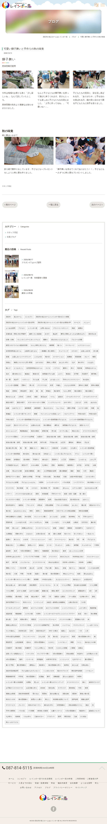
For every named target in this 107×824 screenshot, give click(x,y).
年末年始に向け (78, 557)
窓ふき (36, 682)
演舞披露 (56, 676)
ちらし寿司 (67, 391)
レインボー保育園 (29, 499)
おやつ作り (67, 402)
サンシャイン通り (40, 517)
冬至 (51, 385)
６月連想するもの (12, 465)
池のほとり (77, 579)
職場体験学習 (10, 676)
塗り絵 (54, 431)
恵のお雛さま (54, 694)
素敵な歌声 (85, 699)
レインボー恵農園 (12, 385)
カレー (87, 357)
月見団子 (85, 374)
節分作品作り (10, 505)
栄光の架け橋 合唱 (53, 437)
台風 (94, 465)
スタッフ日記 (6, 186)
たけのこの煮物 (61, 648)
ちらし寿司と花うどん (38, 345)
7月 (50, 597)
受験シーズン (10, 568)
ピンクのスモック (69, 591)
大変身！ (40, 437)
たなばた (91, 362)
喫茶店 (33, 619)
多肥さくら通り (36, 699)
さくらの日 (54, 517)
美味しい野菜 (51, 362)
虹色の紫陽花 (29, 471)
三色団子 (9, 648)
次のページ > (97, 204)
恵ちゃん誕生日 (68, 676)
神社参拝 (23, 391)
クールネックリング (13, 608)
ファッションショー (38, 539)
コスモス (34, 488)
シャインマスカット (69, 608)
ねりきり (72, 631)
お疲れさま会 (35, 425)
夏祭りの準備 (27, 477)
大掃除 (28, 682)
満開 (72, 642)
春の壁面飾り (23, 699)
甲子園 (38, 477)
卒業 (21, 574)
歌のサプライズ (62, 671)
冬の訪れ (86, 380)
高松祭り (42, 665)
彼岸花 (66, 665)
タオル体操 (35, 465)
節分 (31, 391)
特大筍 (50, 648)
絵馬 (49, 499)
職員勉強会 (24, 431)
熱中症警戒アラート (13, 602)
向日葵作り (79, 528)
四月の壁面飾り (39, 642)
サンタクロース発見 (13, 499)
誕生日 (60, 397)
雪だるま (36, 694)
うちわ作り (27, 716)
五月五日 (85, 522)
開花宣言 (9, 642)
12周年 (38, 614)
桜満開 (36, 579)
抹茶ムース (32, 545)
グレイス (22, 705)
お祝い (68, 545)
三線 (75, 716)
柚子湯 (14, 562)
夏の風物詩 (63, 471)
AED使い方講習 (42, 711)
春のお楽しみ (10, 585)
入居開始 (9, 534)
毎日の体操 (35, 431)
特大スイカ (27, 602)
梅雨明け (61, 465)
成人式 (32, 568)
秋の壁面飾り (31, 676)
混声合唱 (75, 699)
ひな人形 (42, 636)
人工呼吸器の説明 (50, 471)
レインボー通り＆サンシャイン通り (18, 579)
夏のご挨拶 (57, 534)
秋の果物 (94, 614)
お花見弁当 (88, 579)
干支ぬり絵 (53, 442)
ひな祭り (64, 448)
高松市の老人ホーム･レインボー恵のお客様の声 (54, 322)
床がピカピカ (64, 557)
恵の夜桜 (26, 459)
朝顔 (78, 471)
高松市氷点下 (40, 631)
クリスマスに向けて (90, 431)
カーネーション (58, 357)
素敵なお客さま (11, 625)
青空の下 (25, 465)
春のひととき (10, 397)
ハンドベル (66, 625)
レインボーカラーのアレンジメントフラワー (59, 614)
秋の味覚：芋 (45, 488)
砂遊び (61, 528)
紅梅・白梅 (10, 340)
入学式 (21, 397)
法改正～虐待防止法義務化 (56, 602)
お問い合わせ (45, 328)
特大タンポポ (10, 699)
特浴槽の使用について (60, 699)
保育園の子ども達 (48, 374)
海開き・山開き (59, 597)
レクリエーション (84, 345)
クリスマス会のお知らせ (23, 494)
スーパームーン (60, 539)
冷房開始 (9, 597)
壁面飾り (72, 459)
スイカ (48, 368)
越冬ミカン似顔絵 (35, 334)
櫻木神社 (72, 688)
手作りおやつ (87, 517)
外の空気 (28, 517)
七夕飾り (45, 465)
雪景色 (44, 694)
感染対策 (9, 614)
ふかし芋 (93, 459)
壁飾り (24, 385)
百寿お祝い (85, 665)
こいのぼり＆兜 (20, 522)
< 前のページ (10, 204)
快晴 (7, 528)
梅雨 (94, 357)
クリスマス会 (42, 385)
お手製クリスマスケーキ (14, 688)
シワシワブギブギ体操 (31, 557)
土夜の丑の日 (73, 602)
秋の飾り (56, 488)
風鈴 (72, 471)
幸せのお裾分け (53, 562)
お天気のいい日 (92, 654)
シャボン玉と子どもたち (63, 454)
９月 (50, 539)
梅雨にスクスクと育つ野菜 (23, 362)
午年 (80, 688)
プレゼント (59, 545)
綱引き (57, 425)
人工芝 (63, 459)
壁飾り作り (19, 534)
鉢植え (80, 648)
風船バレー (33, 448)
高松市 (8, 317)
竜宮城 (79, 368)
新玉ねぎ (44, 397)
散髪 (35, 414)
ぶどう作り (83, 608)
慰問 (59, 716)
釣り (72, 368)
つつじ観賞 (66, 522)
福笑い (63, 631)
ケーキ (49, 545)
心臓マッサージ (56, 711)
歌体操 (17, 716)
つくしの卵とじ (39, 648)
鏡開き (80, 328)
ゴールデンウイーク (73, 397)
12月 (44, 557)
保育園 (76, 545)
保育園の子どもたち (69, 425)
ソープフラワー (78, 482)
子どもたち (91, 539)
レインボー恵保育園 (87, 448)
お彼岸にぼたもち (31, 351)
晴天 (43, 597)
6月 (90, 591)
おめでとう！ (17, 408)
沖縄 (92, 408)
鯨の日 (71, 539)
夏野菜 (25, 608)
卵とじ (47, 699)
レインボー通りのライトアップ (53, 682)
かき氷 (25, 539)
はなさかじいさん (20, 511)
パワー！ (9, 494)
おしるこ (75, 505)
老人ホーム (18, 317)
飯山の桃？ (35, 597)
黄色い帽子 (55, 591)
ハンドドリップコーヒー (47, 619)
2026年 (42, 688)
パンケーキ (29, 659)
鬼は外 (55, 334)
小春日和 (55, 448)
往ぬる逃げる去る (61, 499)
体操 (35, 397)
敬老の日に (10, 545)
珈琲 (20, 659)
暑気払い (33, 665)
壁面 (53, 465)
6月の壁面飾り (11, 659)
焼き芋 (16, 380)
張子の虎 (43, 442)
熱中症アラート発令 (13, 477)
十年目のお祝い (47, 579)
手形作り (36, 459)
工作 (15, 619)
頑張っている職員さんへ (14, 654)
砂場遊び (17, 459)
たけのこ (51, 642)
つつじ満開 (93, 585)
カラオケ (74, 351)
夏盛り (92, 471)
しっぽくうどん (92, 625)
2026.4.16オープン (34, 705)
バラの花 (22, 711)
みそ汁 (47, 334)
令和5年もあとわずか (13, 557)
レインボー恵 (32, 328)
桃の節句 (57, 391)
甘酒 (64, 477)
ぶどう (60, 374)
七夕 (73, 362)
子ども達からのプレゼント (31, 671)
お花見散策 (19, 642)
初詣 (7, 391)
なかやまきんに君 (91, 488)
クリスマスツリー (73, 682)
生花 (79, 614)
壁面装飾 (78, 357)
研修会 (48, 391)
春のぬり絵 (36, 454)
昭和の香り (24, 619)
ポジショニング (11, 431)
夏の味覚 (18, 597)
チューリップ (63, 351)
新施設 (8, 414)
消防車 (74, 694)
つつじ (52, 397)
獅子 (48, 676)
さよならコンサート (63, 579)
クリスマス (53, 557)
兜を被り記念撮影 (80, 585)
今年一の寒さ (53, 631)
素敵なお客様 (10, 694)
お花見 (63, 517)
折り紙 (95, 351)
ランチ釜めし (10, 631)
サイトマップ (81, 787)
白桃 (26, 597)
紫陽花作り (82, 591)
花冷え (28, 642)
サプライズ (62, 688)
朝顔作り (82, 711)
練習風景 (28, 408)
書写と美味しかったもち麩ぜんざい (73, 334)
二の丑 (83, 602)
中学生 (21, 676)
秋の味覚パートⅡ (93, 482)
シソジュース (64, 659)
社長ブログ (11, 237)
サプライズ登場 (25, 625)
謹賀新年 (42, 499)
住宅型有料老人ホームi (34, 368)
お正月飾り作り (31, 688)
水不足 (79, 465)
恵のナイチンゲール (21, 425)
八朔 (15, 574)
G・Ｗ (56, 585)
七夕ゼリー (90, 528)
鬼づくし (72, 568)
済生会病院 (70, 654)
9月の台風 (47, 477)
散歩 (87, 705)
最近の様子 (10, 402)
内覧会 (39, 505)
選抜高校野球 (48, 511)
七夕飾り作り (84, 597)
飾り (84, 682)
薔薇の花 (45, 591)
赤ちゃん (66, 488)
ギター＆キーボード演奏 (36, 402)
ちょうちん (60, 408)
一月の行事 (22, 568)
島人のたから (48, 408)
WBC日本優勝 (83, 511)
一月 (80, 631)
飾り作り (81, 362)
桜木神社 (72, 517)
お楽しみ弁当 (85, 351)
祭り (85, 614)
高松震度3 (33, 585)
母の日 (47, 357)
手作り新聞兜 (10, 711)
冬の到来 (56, 625)
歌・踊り (83, 494)
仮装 (78, 574)
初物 (46, 522)
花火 (7, 374)
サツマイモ (10, 488)
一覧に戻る (53, 204)
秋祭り (37, 551)
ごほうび (78, 402)
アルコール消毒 (76, 340)
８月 (84, 471)
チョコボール (86, 545)
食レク (8, 368)
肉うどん (17, 539)
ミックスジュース (54, 402)
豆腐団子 (28, 648)
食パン (59, 345)
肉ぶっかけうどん (12, 722)
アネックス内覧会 (62, 505)
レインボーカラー (53, 482)
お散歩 (76, 522)
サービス (77, 322)
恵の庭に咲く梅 (11, 448)
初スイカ (67, 534)
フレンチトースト (29, 636)
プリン (77, 454)
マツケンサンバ (78, 625)
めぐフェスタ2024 (52, 608)
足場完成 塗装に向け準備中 (16, 334)
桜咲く (38, 511)
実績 (73, 328)
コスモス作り (90, 477)
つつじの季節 (66, 585)
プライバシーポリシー (60, 328)
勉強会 (27, 374)
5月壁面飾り (61, 705)
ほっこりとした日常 (76, 551)
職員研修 (93, 608)
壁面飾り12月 (79, 619)
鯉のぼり (45, 459)
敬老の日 (36, 374)
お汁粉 (39, 568)
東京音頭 (67, 716)
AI (88, 619)
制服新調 (45, 551)
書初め (71, 442)
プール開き (72, 597)
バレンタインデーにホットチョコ (28, 340)
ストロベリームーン (43, 528)
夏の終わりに (17, 374)
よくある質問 (10, 328)
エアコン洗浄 (77, 488)
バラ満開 (31, 711)
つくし (79, 642)
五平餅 (76, 374)
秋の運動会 (47, 425)
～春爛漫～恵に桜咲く (48, 351)
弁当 (85, 402)
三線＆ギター (39, 716)
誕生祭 (8, 551)
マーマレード (70, 345)
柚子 (7, 562)
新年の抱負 (95, 385)
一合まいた (90, 534)
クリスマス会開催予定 (41, 625)
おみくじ (86, 499)
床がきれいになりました (59, 340)
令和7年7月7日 (51, 659)
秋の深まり (56, 551)
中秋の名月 (82, 414)
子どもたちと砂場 (12, 482)
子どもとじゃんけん (28, 482)
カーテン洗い (64, 431)
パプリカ (57, 368)
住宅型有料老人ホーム (13, 351)
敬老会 (68, 374)
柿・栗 (8, 380)
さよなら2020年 (69, 385)
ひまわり (29, 534)
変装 (37, 494)
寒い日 (32, 385)
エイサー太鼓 (83, 408)
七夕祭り (9, 716)
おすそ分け (39, 362)
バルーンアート (69, 414)
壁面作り (55, 459)
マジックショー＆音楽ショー (50, 414)
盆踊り (8, 539)
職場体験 (18, 614)
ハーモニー (89, 671)
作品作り (80, 654)
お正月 (63, 442)
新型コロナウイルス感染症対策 (16, 345)
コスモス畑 (29, 614)
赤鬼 (64, 568)
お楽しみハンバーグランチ (21, 357)
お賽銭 (89, 562)
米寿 (86, 688)
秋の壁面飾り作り (54, 665)
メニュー (87, 322)
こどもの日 (38, 357)
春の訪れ (26, 454)
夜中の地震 (22, 585)
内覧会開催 (49, 505)
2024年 (81, 562)
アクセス (22, 328)
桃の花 (8, 574)
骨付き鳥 (51, 688)
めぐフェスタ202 (37, 608)
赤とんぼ (75, 665)
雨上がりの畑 (17, 471)
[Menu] (103, 5)
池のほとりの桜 (90, 642)
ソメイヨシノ (62, 642)
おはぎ (8, 425)
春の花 (55, 636)
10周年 (41, 482)
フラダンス (51, 716)
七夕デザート (77, 659)
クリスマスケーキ (39, 562)
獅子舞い (94, 374)
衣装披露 (45, 494)
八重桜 (72, 648)
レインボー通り (88, 454)
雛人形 (84, 505)
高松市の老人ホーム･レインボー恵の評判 (20, 322)
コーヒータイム (45, 585)
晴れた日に (76, 431)
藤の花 (93, 522)
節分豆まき (92, 334)
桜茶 (73, 636)
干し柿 (44, 380)
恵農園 (69, 357)
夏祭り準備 (71, 408)
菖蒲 (7, 357)
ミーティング (38, 602)
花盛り (37, 574)
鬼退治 (21, 505)
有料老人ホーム (90, 368)
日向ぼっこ (47, 454)
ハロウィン (26, 380)
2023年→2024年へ (69, 562)
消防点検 (66, 694)
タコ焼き (83, 716)
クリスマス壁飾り (12, 437)
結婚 (7, 408)
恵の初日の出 (74, 499)
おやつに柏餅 (21, 591)
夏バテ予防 (10, 665)
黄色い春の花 (84, 694)
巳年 (31, 631)
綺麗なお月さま (27, 528)
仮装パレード (84, 425)
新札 (93, 597)
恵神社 (14, 391)
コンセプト (29, 317)
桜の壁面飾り (55, 574)
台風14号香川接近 (76, 477)
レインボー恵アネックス (22, 414)
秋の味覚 (20, 488)
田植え (8, 362)
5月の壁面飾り (58, 654)
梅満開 (51, 345)
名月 (15, 551)
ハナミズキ (30, 654)
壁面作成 (9, 522)
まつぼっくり (54, 380)
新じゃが (15, 528)
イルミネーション (93, 557)
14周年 (79, 676)
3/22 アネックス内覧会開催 (66, 511)
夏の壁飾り (89, 659)
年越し (58, 385)
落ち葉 (8, 619)
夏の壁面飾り (21, 665)
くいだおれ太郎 (93, 568)
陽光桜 (8, 459)
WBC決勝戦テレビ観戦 (13, 517)
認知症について (94, 711)
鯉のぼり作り (48, 705)
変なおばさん (88, 574)
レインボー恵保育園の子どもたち (28, 419)
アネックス (30, 505)
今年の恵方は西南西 (13, 636)
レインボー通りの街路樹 (14, 682)
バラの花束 (66, 482)
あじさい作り (63, 362)
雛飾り (45, 340)
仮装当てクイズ (94, 682)
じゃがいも (82, 459)
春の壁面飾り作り (84, 636)
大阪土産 (82, 568)
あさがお (94, 402)
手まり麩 (48, 568)
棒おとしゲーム (68, 574)
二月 (86, 631)
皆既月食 (45, 431)
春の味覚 (18, 648)
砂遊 (54, 528)
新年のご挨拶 (83, 385)
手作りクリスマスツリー (71, 380)
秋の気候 (57, 477)
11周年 (96, 545)
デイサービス (10, 705)
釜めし (57, 568)
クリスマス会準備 (28, 437)
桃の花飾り (78, 391)
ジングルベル (25, 562)
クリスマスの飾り (65, 619)
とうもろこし (18, 368)
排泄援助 (40, 659)
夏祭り (65, 368)
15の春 (29, 574)
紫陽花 (69, 528)
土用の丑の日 (40, 534)
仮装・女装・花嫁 (70, 494)
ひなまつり (65, 636)
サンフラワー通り (43, 654)
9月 (78, 539)
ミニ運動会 (21, 545)
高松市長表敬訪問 (12, 671)
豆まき (87, 442)
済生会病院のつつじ (75, 705)
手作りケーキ (56, 494)
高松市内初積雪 (24, 694)
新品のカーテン (94, 505)
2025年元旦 (22, 631)
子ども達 (36, 380)
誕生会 (41, 545)
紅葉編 (41, 676)
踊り (39, 471)
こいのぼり (55, 522)
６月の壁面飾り (70, 711)
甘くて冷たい (78, 534)
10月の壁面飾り (25, 551)
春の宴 (45, 574)
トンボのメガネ (48, 671)
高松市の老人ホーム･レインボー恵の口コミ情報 (52, 317)
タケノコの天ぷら (36, 522)
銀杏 (64, 551)
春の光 (8, 511)
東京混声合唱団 (76, 671)
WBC (31, 511)
